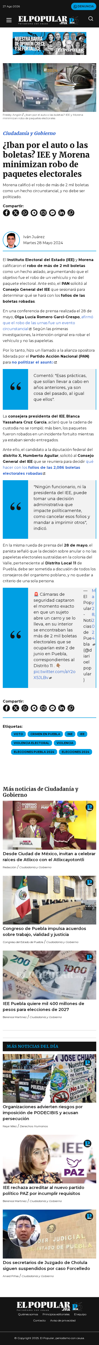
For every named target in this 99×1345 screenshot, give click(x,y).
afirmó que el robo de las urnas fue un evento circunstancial (48, 323)
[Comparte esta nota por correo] (43, 212)
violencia (65, 743)
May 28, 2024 (94, 614)
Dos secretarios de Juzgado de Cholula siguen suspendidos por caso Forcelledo (47, 1265)
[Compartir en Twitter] (15, 212)
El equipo (80, 1314)
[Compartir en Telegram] (34, 212)
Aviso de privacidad (63, 1320)
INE (70, 734)
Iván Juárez (34, 237)
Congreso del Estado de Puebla (23, 942)
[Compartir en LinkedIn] (61, 212)
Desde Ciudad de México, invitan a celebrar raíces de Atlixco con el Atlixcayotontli (49, 856)
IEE (82, 734)
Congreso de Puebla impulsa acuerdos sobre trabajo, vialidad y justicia (44, 931)
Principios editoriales (56, 1314)
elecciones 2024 (75, 752)
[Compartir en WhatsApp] (25, 212)
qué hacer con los (48, 467)
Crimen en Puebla (45, 734)
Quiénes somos (28, 1314)
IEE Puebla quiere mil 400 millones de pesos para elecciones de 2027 (43, 1006)
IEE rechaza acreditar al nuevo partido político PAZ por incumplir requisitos (43, 1190)
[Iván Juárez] (11, 239)
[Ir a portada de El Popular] (48, 20)
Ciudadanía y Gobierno (29, 133)
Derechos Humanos (34, 1126)
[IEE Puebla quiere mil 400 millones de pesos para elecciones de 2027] (49, 975)
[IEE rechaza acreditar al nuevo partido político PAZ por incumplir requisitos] (49, 1159)
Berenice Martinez (15, 1017)
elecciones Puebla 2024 (34, 752)
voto (18, 734)
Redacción (9, 867)
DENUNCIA (85, 6)
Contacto (39, 1320)
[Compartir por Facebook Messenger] (52, 212)
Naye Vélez (10, 1126)
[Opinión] (49, 43)
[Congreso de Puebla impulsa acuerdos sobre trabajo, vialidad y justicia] (49, 900)
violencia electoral (31, 743)
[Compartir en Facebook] (6, 212)
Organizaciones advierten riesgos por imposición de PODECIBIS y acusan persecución (43, 1112)
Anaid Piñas (11, 1276)
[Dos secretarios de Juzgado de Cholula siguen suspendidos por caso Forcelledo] (49, 1234)
